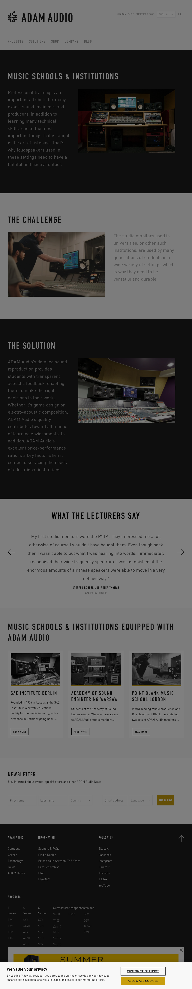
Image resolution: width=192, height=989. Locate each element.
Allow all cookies (143, 980)
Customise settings (143, 971)
